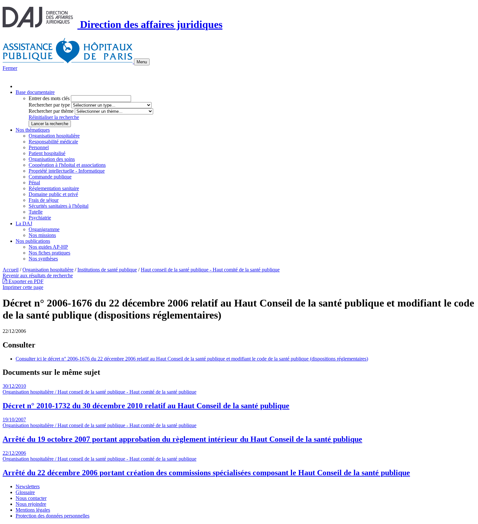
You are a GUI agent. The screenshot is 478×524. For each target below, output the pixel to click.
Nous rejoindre (31, 504)
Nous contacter (31, 498)
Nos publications (33, 241)
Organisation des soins (52, 159)
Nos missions (42, 235)
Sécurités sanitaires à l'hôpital (58, 206)
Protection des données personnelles (52, 515)
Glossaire (25, 492)
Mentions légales (33, 510)
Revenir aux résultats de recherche (38, 275)
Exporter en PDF (25, 281)
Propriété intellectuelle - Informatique (67, 171)
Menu (142, 61)
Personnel (39, 147)
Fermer (10, 68)
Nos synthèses (43, 258)
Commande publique (50, 176)
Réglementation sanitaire (54, 188)
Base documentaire (35, 92)
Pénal (34, 182)
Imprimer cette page (23, 287)
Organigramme (44, 229)
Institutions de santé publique (107, 269)
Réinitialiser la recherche (54, 117)
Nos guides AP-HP (48, 247)
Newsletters (28, 486)
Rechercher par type (49, 105)
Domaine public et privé (53, 194)
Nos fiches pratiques (49, 252)
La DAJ (24, 223)
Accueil (11, 269)
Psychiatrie (40, 217)
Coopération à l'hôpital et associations (67, 165)
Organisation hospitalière (54, 135)
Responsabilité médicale (53, 141)
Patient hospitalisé (47, 153)
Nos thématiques (33, 130)
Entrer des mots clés (49, 98)
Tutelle (36, 212)
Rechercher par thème (51, 111)
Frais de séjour (44, 200)
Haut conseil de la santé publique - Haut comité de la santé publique (210, 269)
